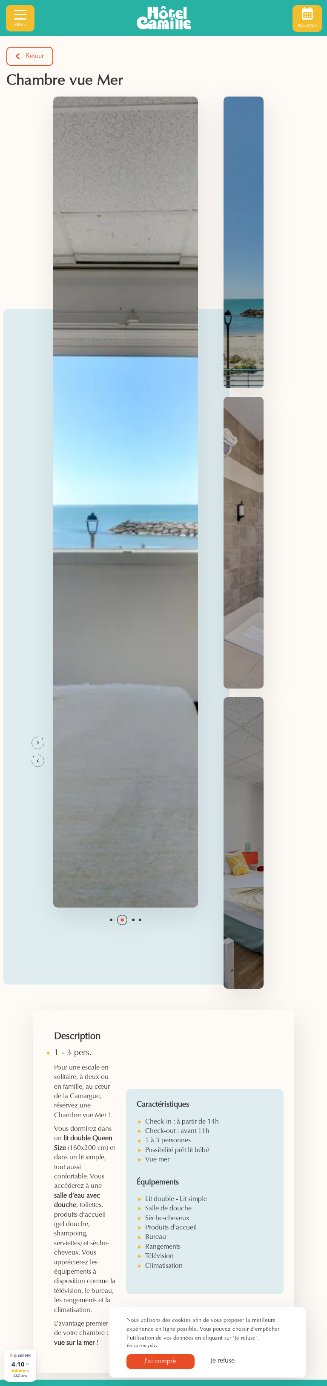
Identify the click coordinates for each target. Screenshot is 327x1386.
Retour (35, 56)
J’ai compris (160, 1361)
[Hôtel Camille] (163, 18)
